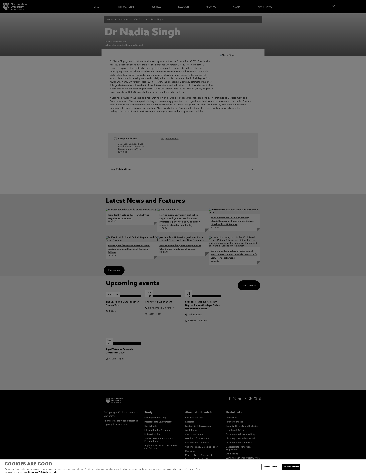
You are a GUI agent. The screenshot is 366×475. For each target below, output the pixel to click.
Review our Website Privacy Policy (43, 472)
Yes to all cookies (291, 467)
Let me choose (270, 467)
